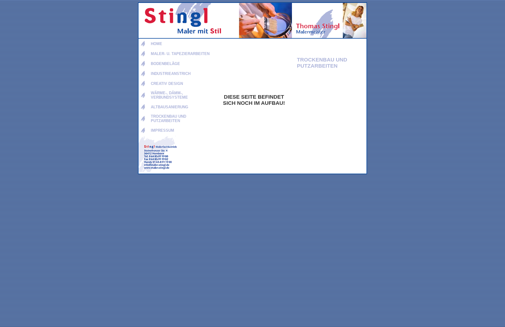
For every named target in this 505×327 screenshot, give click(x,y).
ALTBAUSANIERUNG (169, 107)
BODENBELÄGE (165, 63)
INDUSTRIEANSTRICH (171, 73)
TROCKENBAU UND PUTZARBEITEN (168, 118)
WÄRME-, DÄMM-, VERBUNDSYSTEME (169, 95)
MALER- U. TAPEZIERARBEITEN (180, 54)
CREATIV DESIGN (167, 83)
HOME (156, 44)
